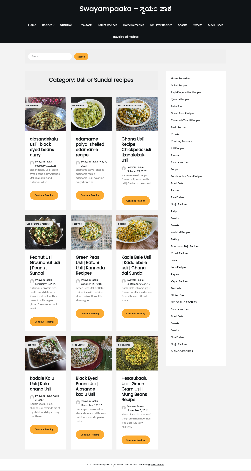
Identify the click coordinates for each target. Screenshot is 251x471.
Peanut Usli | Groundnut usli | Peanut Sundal (45, 265)
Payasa (175, 274)
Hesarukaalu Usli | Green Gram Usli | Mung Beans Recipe (135, 388)
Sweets (197, 25)
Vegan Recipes (179, 281)
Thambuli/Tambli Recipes (185, 120)
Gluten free (177, 295)
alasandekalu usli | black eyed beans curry (44, 147)
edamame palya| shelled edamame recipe (90, 147)
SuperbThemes (156, 464)
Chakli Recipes (179, 253)
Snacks (182, 25)
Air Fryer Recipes (161, 25)
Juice (174, 260)
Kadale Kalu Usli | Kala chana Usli (42, 383)
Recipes (47, 25)
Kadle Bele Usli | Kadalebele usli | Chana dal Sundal (136, 265)
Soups (174, 169)
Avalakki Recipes (180, 232)
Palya (174, 211)
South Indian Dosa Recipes (186, 176)
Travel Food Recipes (125, 36)
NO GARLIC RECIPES (184, 302)
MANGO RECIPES (182, 351)
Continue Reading (44, 195)
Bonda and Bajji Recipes (185, 246)
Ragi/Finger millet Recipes (186, 92)
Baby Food (177, 106)
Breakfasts (85, 25)
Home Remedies (133, 25)
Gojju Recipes (179, 204)
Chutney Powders (181, 141)
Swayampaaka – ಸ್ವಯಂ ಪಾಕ (125, 8)
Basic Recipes (179, 127)
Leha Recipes (178, 267)
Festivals (176, 288)
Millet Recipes (107, 25)
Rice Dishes (177, 197)
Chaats (175, 134)
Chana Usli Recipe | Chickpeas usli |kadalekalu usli (136, 149)
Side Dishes (215, 25)
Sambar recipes (180, 162)
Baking (175, 239)
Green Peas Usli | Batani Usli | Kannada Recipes (90, 265)
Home (32, 25)
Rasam (175, 155)
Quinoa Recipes (180, 99)
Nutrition (66, 25)
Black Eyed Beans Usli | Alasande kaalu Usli (87, 386)
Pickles (175, 190)
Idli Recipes (177, 148)
